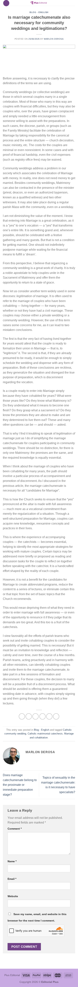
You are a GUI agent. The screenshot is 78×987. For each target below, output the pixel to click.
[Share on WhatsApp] (22, 716)
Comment (15, 828)
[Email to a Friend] (42, 716)
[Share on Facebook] (29, 716)
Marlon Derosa (53, 39)
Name (12, 861)
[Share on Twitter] (35, 716)
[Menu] (6, 3)
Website (13, 896)
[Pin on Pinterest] (49, 716)
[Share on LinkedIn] (56, 716)
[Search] (73, 3)
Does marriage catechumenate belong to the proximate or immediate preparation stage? (20, 785)
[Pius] (39, 3)
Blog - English (39, 12)
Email (12, 878)
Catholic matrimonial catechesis (45, 733)
